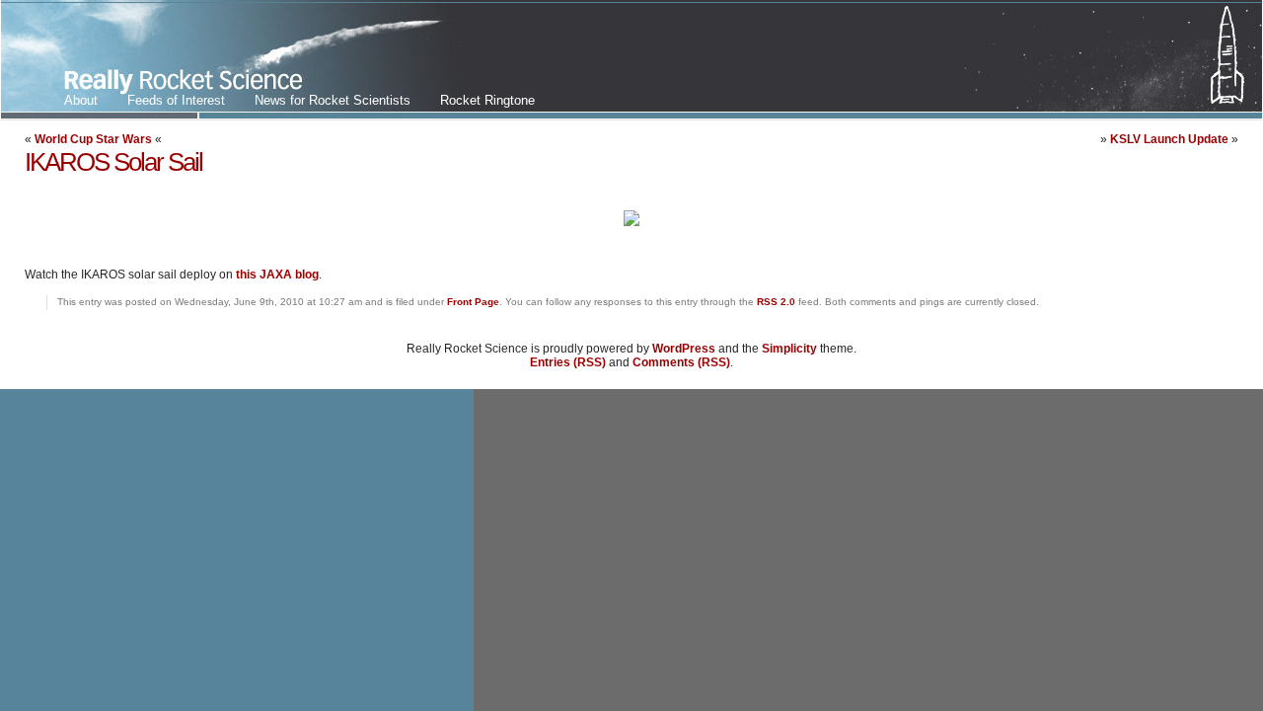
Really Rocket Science (233, 60)
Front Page (473, 301)
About (81, 100)
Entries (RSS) (568, 362)
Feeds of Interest (176, 100)
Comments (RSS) (681, 362)
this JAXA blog (277, 274)
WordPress (683, 349)
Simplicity (789, 349)
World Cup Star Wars (93, 139)
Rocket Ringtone (487, 100)
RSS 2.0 (776, 301)
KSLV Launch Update (1169, 139)
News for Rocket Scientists (332, 100)
